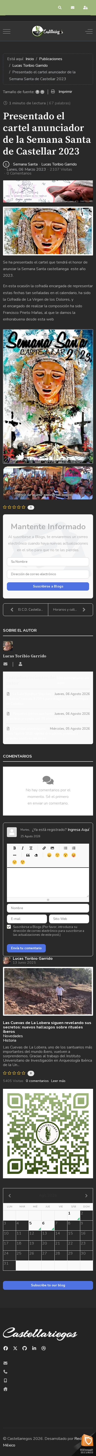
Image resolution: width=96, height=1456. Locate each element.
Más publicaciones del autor (73, 680)
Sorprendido (65, 855)
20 (44, 1243)
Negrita (14, 847)
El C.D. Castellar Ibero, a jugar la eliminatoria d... (33, 609)
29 (70, 1253)
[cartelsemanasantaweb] (48, 231)
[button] (60, 7)
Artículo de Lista (14, 855)
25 (18, 1253)
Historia (9, 1040)
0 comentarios (37, 1080)
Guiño (22, 862)
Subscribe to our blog (48, 1285)
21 (57, 1243)
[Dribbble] (44, 1348)
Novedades (13, 1036)
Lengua (73, 855)
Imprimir (65, 91)
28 (57, 1253)
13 (44, 1233)
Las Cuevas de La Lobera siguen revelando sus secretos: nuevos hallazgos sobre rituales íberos (47, 1027)
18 (18, 1243)
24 (6, 1253)
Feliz (49, 855)
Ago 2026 (48, 1195)
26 (31, 1253)
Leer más (58, 1080)
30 (83, 1253)
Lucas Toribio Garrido (59, 164)
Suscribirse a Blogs (48, 586)
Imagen (52, 847)
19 (31, 1243)
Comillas (27, 855)
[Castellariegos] (48, 31)
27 (44, 1253)
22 (70, 1243)
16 (83, 1233)
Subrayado (30, 847)
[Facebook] (6, 1348)
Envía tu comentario (26, 948)
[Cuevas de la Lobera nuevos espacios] (48, 991)
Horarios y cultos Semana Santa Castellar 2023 (73, 609)
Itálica (22, 847)
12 (31, 1233)
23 (83, 1243)
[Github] (25, 1348)
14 (57, 1233)
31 (6, 1263)
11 (18, 1233)
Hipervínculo (44, 847)
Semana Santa (25, 164)
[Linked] (34, 1348)
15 (70, 1233)
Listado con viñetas (65, 847)
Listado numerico (73, 847)
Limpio (35, 855)
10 (6, 1233)
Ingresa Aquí (78, 829)
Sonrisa (57, 855)
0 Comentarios (19, 173)
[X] (15, 1348)
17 (6, 1243)
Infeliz (14, 862)
